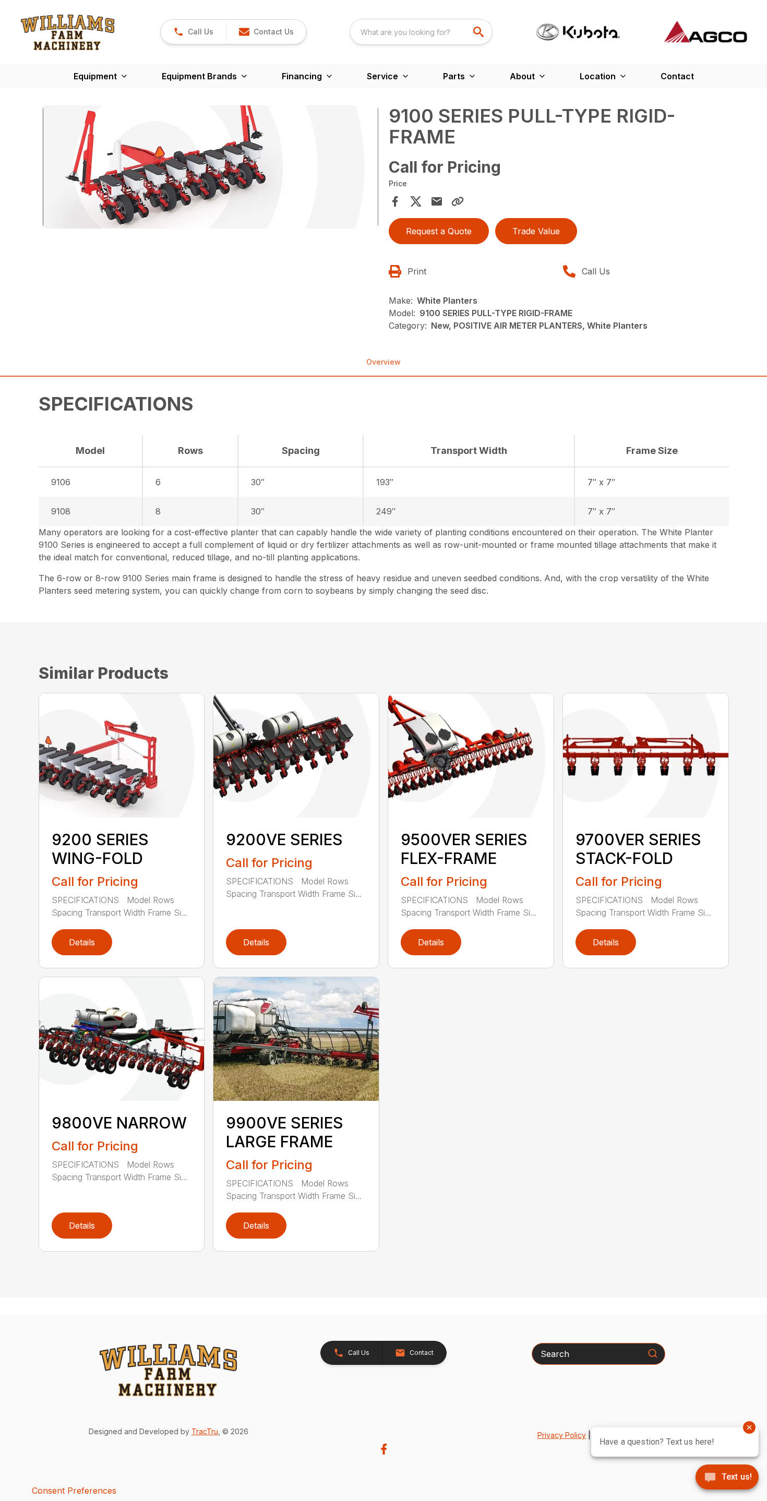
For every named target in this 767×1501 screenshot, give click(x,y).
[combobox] (421, 31)
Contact (677, 76)
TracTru (204, 1431)
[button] (193, 31)
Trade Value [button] (536, 231)
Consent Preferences (74, 1490)
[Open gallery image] (211, 167)
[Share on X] (416, 201)
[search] (479, 32)
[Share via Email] (436, 201)
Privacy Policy (561, 1435)
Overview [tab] (383, 361)
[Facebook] (383, 1449)
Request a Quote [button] (439, 231)
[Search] (652, 1353)
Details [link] (82, 942)
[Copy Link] (457, 201)
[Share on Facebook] (395, 201)
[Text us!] (727, 1478)
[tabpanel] (211, 168)
